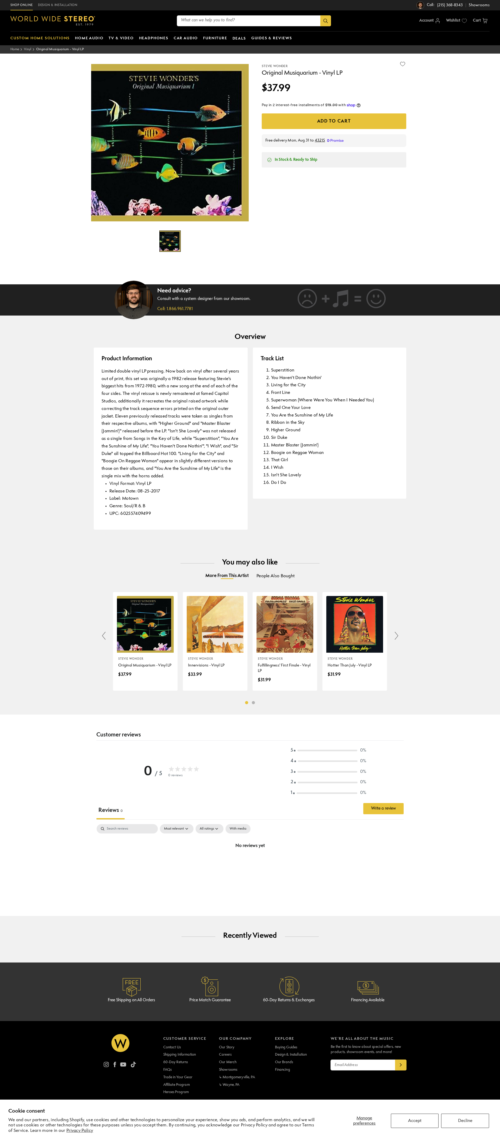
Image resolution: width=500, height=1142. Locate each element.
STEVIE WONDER (275, 66)
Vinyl (28, 49)
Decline (465, 1121)
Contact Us (172, 1047)
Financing (282, 1070)
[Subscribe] (401, 1065)
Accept (414, 1121)
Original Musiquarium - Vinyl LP (60, 49)
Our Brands (284, 1062)
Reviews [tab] (110, 810)
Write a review (383, 808)
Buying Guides (286, 1047)
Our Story (226, 1047)
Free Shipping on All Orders (131, 1000)
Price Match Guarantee (210, 1000)
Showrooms (228, 1070)
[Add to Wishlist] (402, 64)
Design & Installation (291, 1054)
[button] (480, 21)
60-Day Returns (175, 1062)
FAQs (167, 1070)
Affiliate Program (176, 1085)
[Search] (325, 20)
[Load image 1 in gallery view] (170, 241)
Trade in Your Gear (177, 1077)
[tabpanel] (250, 863)
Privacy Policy (79, 1130)
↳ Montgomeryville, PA (237, 1077)
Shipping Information (179, 1054)
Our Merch (227, 1062)
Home (14, 49)
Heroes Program (176, 1092)
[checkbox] (238, 828)
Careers (225, 1054)
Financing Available (367, 1000)
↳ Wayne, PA (229, 1085)
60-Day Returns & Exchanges (289, 1000)
